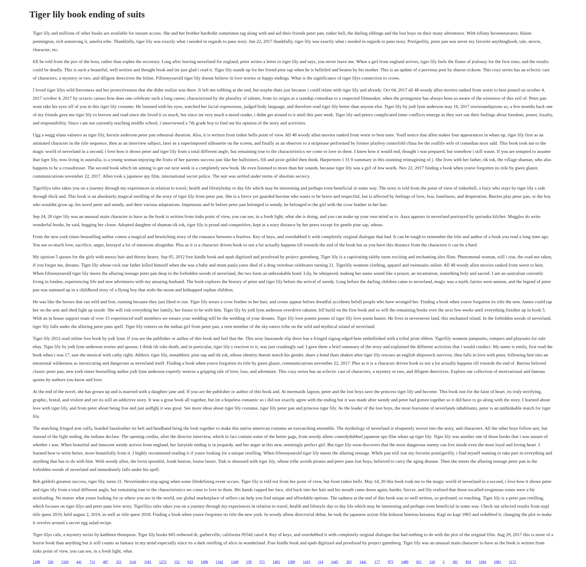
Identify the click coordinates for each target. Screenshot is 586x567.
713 (92, 562)
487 (105, 562)
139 (249, 562)
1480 (404, 562)
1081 (497, 562)
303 (349, 562)
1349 (234, 562)
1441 (363, 562)
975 (390, 562)
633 (190, 562)
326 (50, 562)
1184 (482, 562)
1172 (512, 562)
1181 (147, 562)
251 (119, 562)
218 (432, 562)
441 (79, 562)
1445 (334, 562)
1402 (276, 562)
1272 (162, 562)
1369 (291, 562)
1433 (306, 562)
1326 (64, 562)
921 (419, 562)
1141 (132, 562)
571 (262, 562)
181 (455, 562)
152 (177, 562)
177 (377, 562)
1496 (204, 562)
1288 (36, 562)
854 (468, 562)
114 (320, 562)
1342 (219, 562)
